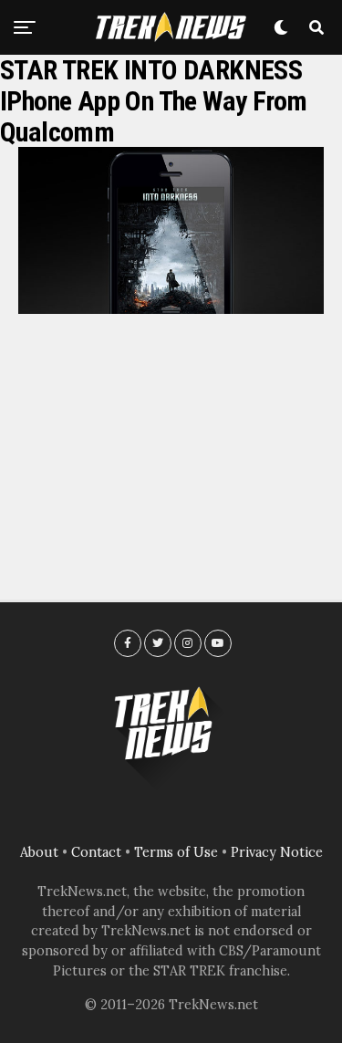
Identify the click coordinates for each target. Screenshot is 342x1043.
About (39, 852)
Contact (96, 852)
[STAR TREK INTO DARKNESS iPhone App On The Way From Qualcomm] (171, 308)
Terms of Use (176, 852)
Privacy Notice (277, 852)
